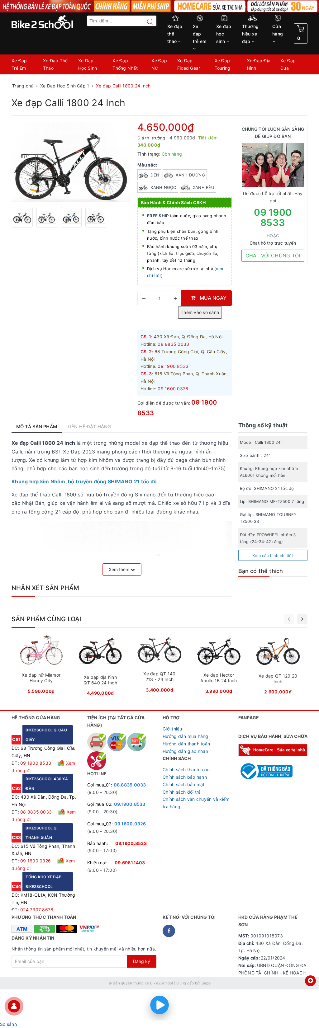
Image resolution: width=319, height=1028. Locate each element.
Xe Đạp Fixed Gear (188, 64)
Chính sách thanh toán (186, 769)
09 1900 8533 (273, 217)
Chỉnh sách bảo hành (185, 777)
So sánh (8, 1024)
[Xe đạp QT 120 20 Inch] (277, 666)
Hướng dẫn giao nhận (185, 751)
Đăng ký (141, 961)
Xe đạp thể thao (175, 34)
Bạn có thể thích (260, 571)
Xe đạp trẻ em (200, 34)
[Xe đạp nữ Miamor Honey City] (41, 666)
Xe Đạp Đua (288, 64)
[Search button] (147, 22)
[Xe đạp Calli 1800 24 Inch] (71, 162)
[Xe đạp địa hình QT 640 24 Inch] (100, 667)
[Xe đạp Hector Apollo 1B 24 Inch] (218, 666)
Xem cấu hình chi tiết (272, 555)
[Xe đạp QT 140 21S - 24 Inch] (159, 665)
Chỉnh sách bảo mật (184, 784)
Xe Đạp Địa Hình (259, 64)
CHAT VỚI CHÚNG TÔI (272, 255)
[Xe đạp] (159, 6)
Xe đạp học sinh (223, 34)
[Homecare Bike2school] (272, 749)
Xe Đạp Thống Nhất (125, 64)
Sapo (206, 983)
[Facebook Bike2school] (169, 931)
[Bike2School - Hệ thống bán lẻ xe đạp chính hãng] (46, 22)
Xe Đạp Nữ (159, 64)
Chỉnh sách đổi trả (182, 792)
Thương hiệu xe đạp (250, 34)
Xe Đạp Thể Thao (55, 64)
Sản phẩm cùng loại (46, 619)
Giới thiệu (172, 728)
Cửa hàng (277, 30)
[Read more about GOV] (265, 768)
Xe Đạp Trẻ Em (19, 64)
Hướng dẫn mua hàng (185, 736)
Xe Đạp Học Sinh (87, 64)
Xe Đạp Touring (223, 64)
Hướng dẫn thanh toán (186, 743)
